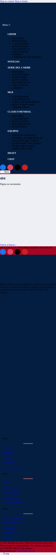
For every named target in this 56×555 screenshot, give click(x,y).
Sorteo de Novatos (12, 467)
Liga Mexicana (10, 497)
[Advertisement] (28, 216)
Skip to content (7, 1)
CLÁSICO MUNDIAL (19, 111)
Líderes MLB (20, 107)
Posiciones (8, 457)
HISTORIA (18, 38)
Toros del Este (22, 148)
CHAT (11, 159)
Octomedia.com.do (26, 551)
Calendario (20, 96)
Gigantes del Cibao (25, 140)
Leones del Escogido (26, 143)
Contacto (7, 538)
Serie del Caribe (11, 487)
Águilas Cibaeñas (24, 135)
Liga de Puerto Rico (13, 502)
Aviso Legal (9, 527)
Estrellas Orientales (27, 138)
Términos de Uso (11, 522)
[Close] (9, 24)
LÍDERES (17, 54)
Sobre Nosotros (10, 533)
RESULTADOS (20, 46)
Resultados (8, 452)
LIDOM (12, 34)
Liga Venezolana (11, 492)
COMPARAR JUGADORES (27, 57)
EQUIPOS (13, 131)
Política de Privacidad (13, 517)
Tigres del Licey (23, 146)
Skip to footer (21, 1)
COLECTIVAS (20, 52)
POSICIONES (19, 41)
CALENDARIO (20, 44)
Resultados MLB (23, 104)
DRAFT (12, 153)
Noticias (7, 447)
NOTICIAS (14, 61)
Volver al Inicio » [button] (8, 245)
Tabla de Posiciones (26, 102)
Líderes (17, 88)
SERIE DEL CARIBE (19, 67)
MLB (10, 92)
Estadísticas (21, 49)
